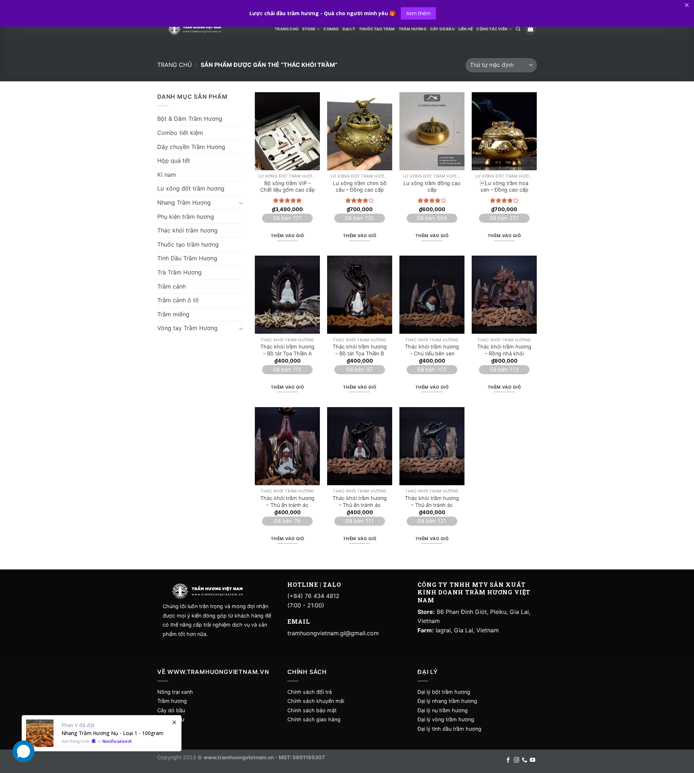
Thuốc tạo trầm (377, 29)
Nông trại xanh (175, 692)
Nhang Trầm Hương (184, 202)
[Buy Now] (101, 733)
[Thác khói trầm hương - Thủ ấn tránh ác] (287, 446)
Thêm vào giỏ (287, 235)
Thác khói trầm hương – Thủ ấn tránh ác (287, 501)
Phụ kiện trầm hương (185, 216)
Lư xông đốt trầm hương (190, 188)
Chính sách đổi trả (309, 692)
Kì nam (166, 174)
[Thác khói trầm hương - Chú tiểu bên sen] (431, 295)
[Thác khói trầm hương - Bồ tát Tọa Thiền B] (359, 295)
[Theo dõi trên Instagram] (516, 760)
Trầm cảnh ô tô (178, 299)
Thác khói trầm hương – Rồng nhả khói (504, 349)
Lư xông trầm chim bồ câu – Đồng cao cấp (360, 186)
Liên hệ (465, 29)
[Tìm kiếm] (518, 29)
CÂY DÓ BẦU (442, 29)
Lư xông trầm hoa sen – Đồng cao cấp (504, 186)
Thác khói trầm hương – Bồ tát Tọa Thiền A (287, 349)
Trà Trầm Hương (179, 272)
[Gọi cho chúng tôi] (524, 760)
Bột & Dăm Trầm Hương (189, 118)
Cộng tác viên (491, 29)
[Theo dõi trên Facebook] (508, 760)
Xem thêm (418, 13)
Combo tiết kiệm (180, 132)
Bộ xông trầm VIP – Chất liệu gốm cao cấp (287, 186)
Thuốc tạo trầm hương (188, 244)
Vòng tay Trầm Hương (187, 328)
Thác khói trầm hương (187, 230)
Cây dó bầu (171, 710)
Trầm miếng (173, 313)
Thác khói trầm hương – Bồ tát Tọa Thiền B (360, 349)
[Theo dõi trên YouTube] (532, 760)
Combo (331, 29)
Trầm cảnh (171, 286)
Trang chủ (174, 64)
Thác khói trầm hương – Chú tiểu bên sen (432, 349)
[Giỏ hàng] (530, 29)
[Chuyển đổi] (241, 202)
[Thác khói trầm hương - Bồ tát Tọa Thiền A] (287, 295)
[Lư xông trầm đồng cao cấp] (431, 131)
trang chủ (287, 29)
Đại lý (349, 29)
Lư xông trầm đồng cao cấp (431, 186)
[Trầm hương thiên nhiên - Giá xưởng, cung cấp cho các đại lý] (194, 29)
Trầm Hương (413, 29)
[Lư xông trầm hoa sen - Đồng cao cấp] (504, 131)
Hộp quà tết (173, 160)
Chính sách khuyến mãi (315, 701)
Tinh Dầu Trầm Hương (187, 258)
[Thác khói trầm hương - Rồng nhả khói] (504, 295)
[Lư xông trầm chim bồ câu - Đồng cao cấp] (359, 131)
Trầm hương (172, 701)
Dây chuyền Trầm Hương (191, 146)
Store (308, 29)
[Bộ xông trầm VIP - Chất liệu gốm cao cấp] (287, 131)
